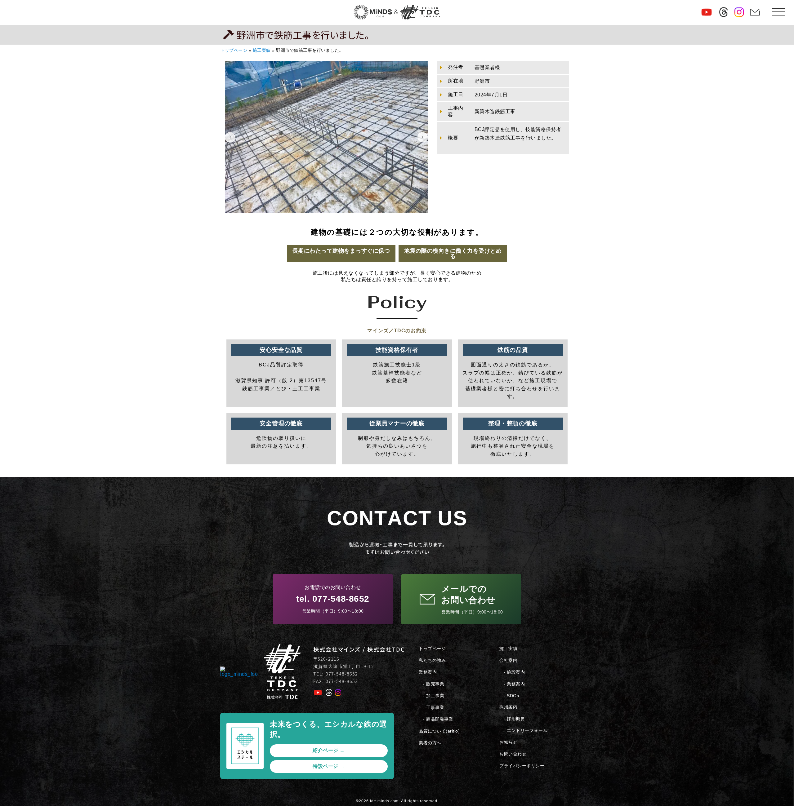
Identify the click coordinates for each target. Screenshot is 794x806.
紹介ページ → (329, 750)
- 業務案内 (514, 683)
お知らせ (508, 742)
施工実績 (262, 50)
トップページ (233, 50)
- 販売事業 (433, 683)
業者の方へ (430, 742)
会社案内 (508, 660)
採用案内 (508, 706)
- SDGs (511, 695)
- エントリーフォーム (525, 730)
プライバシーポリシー (521, 765)
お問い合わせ (512, 753)
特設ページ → (329, 766)
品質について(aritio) (439, 730)
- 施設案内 (514, 672)
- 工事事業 (433, 707)
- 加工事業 (433, 695)
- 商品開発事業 (438, 719)
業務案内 (428, 672)
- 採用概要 (514, 718)
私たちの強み (432, 660)
